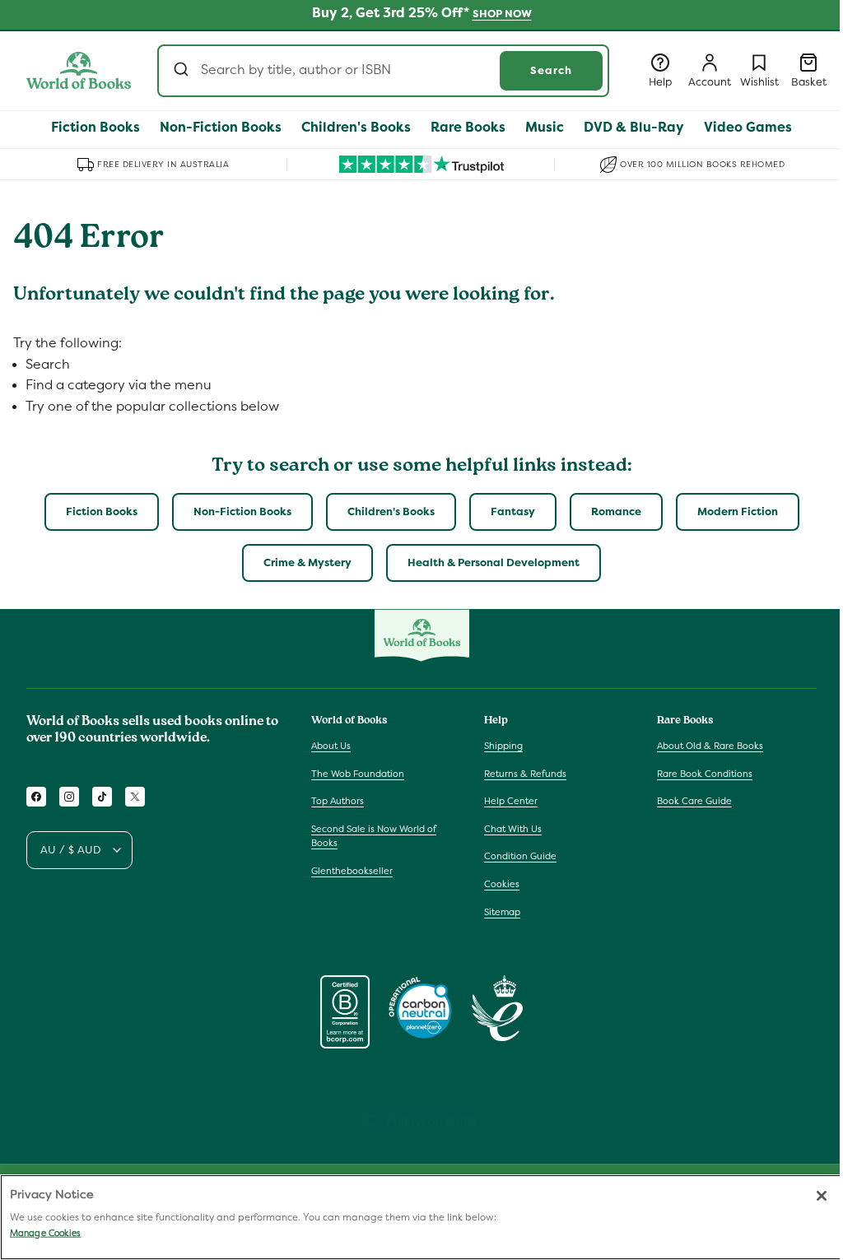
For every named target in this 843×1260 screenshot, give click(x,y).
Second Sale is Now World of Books (373, 836)
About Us (331, 746)
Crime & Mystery (307, 562)
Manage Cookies (45, 1233)
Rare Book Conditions (704, 774)
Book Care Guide (694, 801)
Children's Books (391, 511)
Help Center (511, 801)
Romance (616, 511)
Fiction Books (101, 511)
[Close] (821, 1196)
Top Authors (337, 801)
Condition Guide (520, 856)
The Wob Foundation (357, 774)
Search (551, 70)
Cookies (501, 884)
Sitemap (502, 912)
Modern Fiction (737, 511)
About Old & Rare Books (710, 746)
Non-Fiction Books (242, 511)
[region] (421, 1217)
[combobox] (383, 70)
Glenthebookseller (352, 871)
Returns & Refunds (525, 774)
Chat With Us (513, 829)
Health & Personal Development (494, 562)
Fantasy (513, 511)
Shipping (503, 746)
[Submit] (183, 71)
